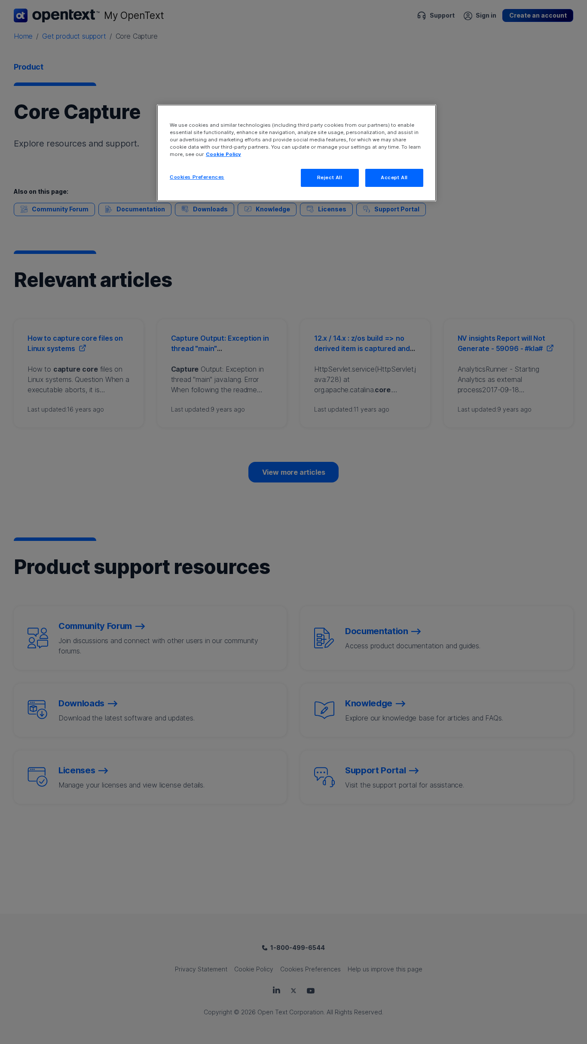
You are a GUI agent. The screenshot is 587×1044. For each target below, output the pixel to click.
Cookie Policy (223, 154)
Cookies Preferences (197, 177)
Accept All (394, 177)
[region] (296, 152)
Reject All (329, 177)
